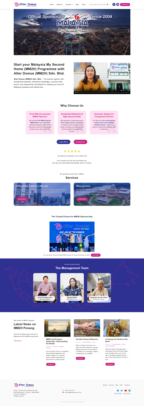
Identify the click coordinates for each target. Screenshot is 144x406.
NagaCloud (81, 401)
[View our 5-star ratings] (86, 156)
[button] (70, 53)
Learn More (63, 142)
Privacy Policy (118, 393)
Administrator (87, 342)
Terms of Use (126, 393)
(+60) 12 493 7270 (69, 390)
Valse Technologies (70, 401)
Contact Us (125, 4)
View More (17, 340)
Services (69, 4)
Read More (51, 364)
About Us (60, 4)
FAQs (84, 4)
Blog (77, 4)
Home (51, 4)
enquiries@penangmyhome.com (73, 392)
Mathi (56, 346)
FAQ (94, 342)
